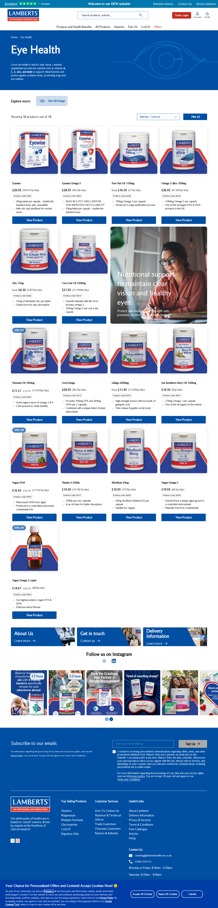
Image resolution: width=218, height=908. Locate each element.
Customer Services (106, 801)
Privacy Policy (17, 755)
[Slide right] (111, 719)
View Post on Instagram (64, 692)
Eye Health (26, 37)
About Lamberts (206, 3)
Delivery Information (141, 815)
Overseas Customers (108, 828)
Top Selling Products (73, 801)
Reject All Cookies (168, 894)
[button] (207, 15)
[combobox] (112, 15)
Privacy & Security (140, 820)
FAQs (132, 838)
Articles (133, 833)
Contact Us (185, 3)
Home (14, 37)
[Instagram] (104, 661)
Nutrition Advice (163, 3)
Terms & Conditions (141, 824)
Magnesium (68, 815)
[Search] (140, 15)
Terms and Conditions (128, 779)
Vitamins (66, 810)
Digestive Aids (70, 833)
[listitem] (52, 101)
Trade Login (181, 15)
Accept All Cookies (142, 894)
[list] (114, 693)
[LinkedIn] (114, 661)
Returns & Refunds (106, 833)
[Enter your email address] (143, 744)
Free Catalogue (138, 829)
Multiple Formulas (72, 820)
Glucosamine (69, 824)
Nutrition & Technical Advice (108, 817)
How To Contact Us (107, 810)
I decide (192, 894)
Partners (48, 891)
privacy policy (137, 776)
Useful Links (136, 801)
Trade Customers (105, 824)
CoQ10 (65, 829)
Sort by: (144, 116)
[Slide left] (107, 719)
